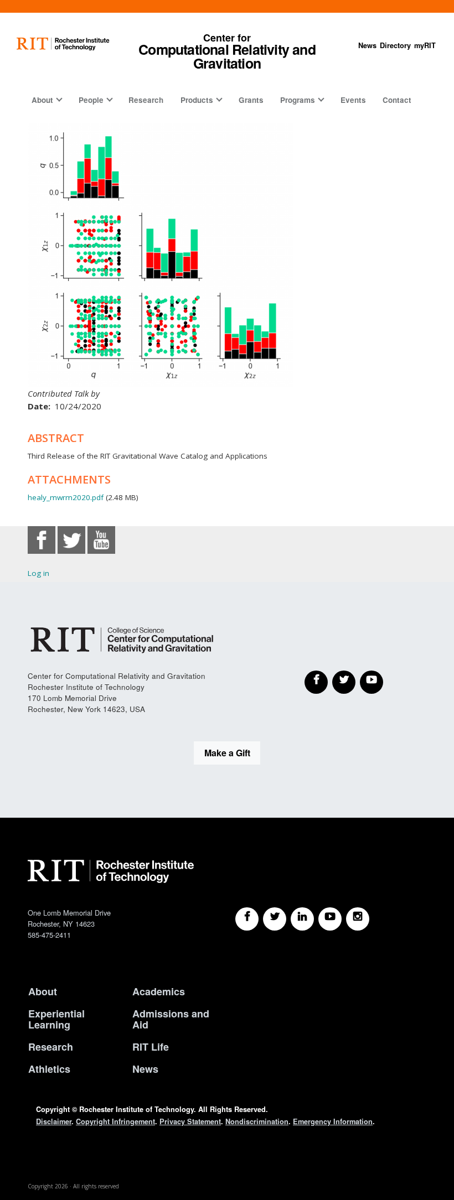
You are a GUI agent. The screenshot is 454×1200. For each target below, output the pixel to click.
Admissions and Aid (170, 1019)
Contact (397, 100)
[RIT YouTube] (330, 919)
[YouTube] (371, 682)
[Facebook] (316, 682)
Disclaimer (53, 1121)
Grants (251, 100)
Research (145, 100)
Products (196, 100)
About (42, 100)
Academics (158, 991)
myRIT (425, 45)
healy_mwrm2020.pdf (66, 497)
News (367, 45)
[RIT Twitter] (274, 919)
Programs (297, 100)
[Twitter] (343, 682)
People (91, 100)
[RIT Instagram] (357, 919)
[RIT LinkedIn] (302, 919)
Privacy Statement (190, 1121)
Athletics (49, 1068)
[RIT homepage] (63, 44)
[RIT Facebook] (247, 919)
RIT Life (150, 1046)
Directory (395, 45)
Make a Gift (227, 752)
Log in (38, 573)
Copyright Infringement (115, 1121)
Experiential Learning (56, 1019)
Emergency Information (333, 1121)
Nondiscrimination (256, 1121)
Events (353, 100)
